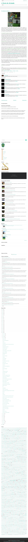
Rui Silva (23, 514)
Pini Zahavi (13, 503)
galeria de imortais (7, 469)
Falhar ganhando (4, 235)
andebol (26, 431)
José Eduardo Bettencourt (24, 478)
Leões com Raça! (4, 358)
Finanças (10, 465)
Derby (26, 452)
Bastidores (4, 438)
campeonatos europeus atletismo (19, 443)
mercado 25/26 (8, 493)
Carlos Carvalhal (23, 444)
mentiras (15, 492)
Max (7, 492)
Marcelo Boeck (8, 490)
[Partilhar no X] (3, 73)
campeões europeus (24, 442)
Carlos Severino (8, 445)
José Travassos (3, 479)
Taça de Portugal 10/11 (16, 524)
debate (9, 452)
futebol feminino (14, 467)
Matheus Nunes (8, 491)
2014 (2, 325)
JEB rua (22, 475)
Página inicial (14, 100)
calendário (7, 442)
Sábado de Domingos (5, 368)
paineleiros (10, 499)
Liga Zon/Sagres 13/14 (21, 487)
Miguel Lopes (25, 493)
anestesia (9, 433)
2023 (2, 313)
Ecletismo (17, 456)
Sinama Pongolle (7, 517)
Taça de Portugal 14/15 (13, 525)
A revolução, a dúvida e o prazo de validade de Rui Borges (11, 210)
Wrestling (12, 534)
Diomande (15, 454)
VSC (18, 533)
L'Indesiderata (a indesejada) (8, 79)
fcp (7, 464)
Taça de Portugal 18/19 (9, 526)
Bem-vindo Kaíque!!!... (7, 231)
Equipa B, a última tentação (8, 186)
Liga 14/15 (12, 481)
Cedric (14, 446)
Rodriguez (18, 513)
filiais (26, 464)
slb (19, 517)
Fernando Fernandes (19, 464)
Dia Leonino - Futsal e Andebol (6, 403)
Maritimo (18, 490)
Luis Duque (15, 488)
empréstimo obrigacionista (23, 458)
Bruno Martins (4, 151)
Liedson (7, 481)
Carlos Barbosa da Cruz (18, 444)
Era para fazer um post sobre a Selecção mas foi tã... (8, 395)
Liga (9, 481)
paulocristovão (11, 501)
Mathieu (19, 491)
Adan (3, 430)
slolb (24, 517)
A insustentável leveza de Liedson (7, 234)
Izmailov (22, 474)
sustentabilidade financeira (21, 520)
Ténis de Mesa (20, 527)
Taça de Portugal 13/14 (8, 525)
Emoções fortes (4, 362)
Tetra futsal (6, 528)
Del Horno (18, 452)
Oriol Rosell (7, 499)
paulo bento (22, 500)
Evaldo (7, 463)
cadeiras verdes (25, 441)
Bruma (15, 440)
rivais (9, 513)
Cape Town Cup (5, 444)
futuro (20, 468)
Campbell (18, 442)
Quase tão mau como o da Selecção (6, 384)
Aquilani (10, 434)
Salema (5, 515)
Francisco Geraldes (13, 466)
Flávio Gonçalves (16, 465)
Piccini (10, 503)
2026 (2, 309)
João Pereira (3, 477)
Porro (10, 505)
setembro (4, 337)
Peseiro (6, 503)
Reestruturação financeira (4, 510)
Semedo (9, 516)
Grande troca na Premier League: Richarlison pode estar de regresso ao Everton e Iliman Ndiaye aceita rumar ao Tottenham (13, 229)
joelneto (18, 477)
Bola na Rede (4, 228)
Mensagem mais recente (4, 100)
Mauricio (5, 492)
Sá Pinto (26, 514)
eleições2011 (19, 457)
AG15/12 (2, 431)
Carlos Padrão (5, 445)
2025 (2, 310)
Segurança (21, 515)
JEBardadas (25, 475)
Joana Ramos (16, 476)
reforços (13, 510)
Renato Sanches (14, 511)
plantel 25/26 (2, 504)
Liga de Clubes (11, 482)
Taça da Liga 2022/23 (8, 523)
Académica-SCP (21, 429)
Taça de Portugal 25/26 (4, 527)
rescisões (18, 511)
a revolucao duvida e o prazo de (6, 257)
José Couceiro (19, 478)
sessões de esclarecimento (15, 516)
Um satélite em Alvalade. (5, 363)
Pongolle (25, 504)
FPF (5, 466)
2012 (2, 328)
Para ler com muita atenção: (5, 340)
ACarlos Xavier (24, 429)
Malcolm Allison (7, 489)
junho (3, 416)
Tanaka (17, 527)
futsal (6, 468)
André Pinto (2, 433)
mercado (18, 492)
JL (14, 476)
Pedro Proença (23, 502)
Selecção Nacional (25, 515)
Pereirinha (4, 503)
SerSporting (12, 516)
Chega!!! (3, 341)
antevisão (22, 433)
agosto (3, 413)
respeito (21, 511)
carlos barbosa (14, 444)
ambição (23, 431)
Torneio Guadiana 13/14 (24, 528)
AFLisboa (20, 430)
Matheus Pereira (16, 491)
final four (4, 465)
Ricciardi (20, 512)
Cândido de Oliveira (25, 443)
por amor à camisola (7, 505)
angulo (11, 433)
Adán (5, 430)
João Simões (12, 477)
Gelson (15, 469)
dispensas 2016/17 (19, 455)
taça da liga (11, 521)
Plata (5, 504)
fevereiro (4, 421)
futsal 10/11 (9, 468)
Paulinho (19, 500)
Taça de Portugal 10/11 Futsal (22, 524)
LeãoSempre (3, 274)
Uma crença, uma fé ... (5, 404)
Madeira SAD (3, 489)
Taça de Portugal (11, 524)
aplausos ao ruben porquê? (6, 434)
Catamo (8, 446)
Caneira (2, 444)
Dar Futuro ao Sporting (3, 452)
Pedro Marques (16, 502)
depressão (23, 452)
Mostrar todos (25, 240)
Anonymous (3, 269)
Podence (19, 504)
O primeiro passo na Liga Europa (6, 376)
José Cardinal (15, 478)
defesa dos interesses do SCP (13, 452)
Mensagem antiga (24, 100)
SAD (2, 515)
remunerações (8, 511)
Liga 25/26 (25, 481)
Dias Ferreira (8, 454)
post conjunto (16, 505)
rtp (24, 513)
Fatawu (5, 464)
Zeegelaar (21, 534)
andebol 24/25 (10, 432)
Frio (18, 466)
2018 (2, 320)
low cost (10, 488)
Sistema (11, 517)
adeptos (8, 430)
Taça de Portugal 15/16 (19, 525)
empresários (18, 458)
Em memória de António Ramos (6, 399)
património (14, 500)
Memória (13, 492)
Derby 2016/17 (4, 453)
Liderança (5, 481)
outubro (3, 336)
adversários (16, 430)
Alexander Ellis (13, 431)
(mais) (6, 261)
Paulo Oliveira (3, 501)
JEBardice (2, 476)
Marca (5, 490)
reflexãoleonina (9, 510)
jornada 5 (9, 478)
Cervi (21, 446)
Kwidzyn (3, 480)
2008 (2, 424)
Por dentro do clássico (5, 11)
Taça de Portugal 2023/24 (14, 526)
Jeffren (7, 476)
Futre (25, 467)
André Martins (24, 432)
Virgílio (5, 532)
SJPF (15, 517)
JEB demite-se (14, 475)
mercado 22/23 (22, 492)
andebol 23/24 (7, 432)
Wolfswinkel (9, 534)
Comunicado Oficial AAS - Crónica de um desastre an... (8, 344)
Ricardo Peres (17, 512)
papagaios (22, 499)
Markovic (23, 490)
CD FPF (10, 446)
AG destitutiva (24, 430)
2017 (2, 321)
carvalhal (21, 445)
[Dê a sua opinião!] (2, 73)
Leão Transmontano (5, 157)
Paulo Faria (25, 500)
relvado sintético (4, 511)
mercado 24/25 (4, 493)
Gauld (13, 469)
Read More (16, 81)
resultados (23, 511)
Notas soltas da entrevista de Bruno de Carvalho (10, 190)
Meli (10, 492)
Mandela (10, 489)
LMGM (3, 156)
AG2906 (4, 431)
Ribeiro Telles (14, 512)
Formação (2, 466)
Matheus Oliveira (12, 491)
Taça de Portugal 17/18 (3, 526)
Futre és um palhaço (3, 468)
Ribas (11, 512)
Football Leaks (20, 465)
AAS (9, 429)
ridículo (25, 512)
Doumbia (6, 456)
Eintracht (13, 457)
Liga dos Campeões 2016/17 (22, 482)
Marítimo (21, 490)
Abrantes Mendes (14, 429)
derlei (16, 453)
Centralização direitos (18, 446)
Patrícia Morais (10, 500)
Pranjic (24, 505)
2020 (2, 317)
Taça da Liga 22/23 (12, 523)
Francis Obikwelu (8, 466)
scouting (16, 515)
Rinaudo (2, 513)
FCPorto (10, 464)
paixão (17, 499)
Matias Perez (2, 492)
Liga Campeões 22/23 (7, 482)
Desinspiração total (5, 353)
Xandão (15, 534)
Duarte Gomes (11, 456)
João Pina (6, 477)
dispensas (11, 455)
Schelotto (11, 515)
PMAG (16, 504)
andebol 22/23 (4, 432)
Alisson (16, 431)
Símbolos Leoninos (4, 517)
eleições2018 (6, 458)
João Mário (23, 476)
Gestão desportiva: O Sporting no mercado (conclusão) (8, 390)
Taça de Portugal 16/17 (24, 525)
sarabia (7, 515)
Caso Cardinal (24, 445)
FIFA (22, 464)
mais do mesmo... (4, 345)
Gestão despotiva (24, 469)
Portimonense (13, 505)
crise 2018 (5, 451)
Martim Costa (2, 491)
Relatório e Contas (23, 510)
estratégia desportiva (7, 462)
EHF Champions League (8, 457)
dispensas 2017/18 (23, 455)
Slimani (22, 517)
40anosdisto (5, 429)
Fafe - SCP (4, 354)
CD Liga (12, 446)
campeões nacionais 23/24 (3, 443)
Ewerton (9, 463)
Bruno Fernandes (10, 441)
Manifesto (20, 489)
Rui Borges (14, 514)
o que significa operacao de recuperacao (8, 302)
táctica (13, 527)
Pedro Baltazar (24, 501)
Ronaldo (22, 513)
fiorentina (13, 465)
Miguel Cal (22, 493)
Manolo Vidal (23, 489)
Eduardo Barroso (22, 456)
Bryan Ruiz (18, 441)
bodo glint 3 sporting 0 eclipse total (9, 283)
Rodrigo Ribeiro (14, 513)
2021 (2, 316)
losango (5, 488)
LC (8, 480)
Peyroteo (9, 503)
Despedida (22, 453)
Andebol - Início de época (5, 389)
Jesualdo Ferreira (10, 476)
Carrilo (19, 445)
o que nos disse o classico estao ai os (9, 288)
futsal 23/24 (15, 468)
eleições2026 (9, 458)
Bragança (5, 440)
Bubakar (20, 441)
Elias (12, 458)
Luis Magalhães (18, 488)
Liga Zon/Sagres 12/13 (15, 487)
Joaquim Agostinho (15, 477)
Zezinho (23, 534)
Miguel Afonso (19, 493)
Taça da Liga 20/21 (3, 523)
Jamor (4, 475)
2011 (2, 329)
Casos (2, 446)
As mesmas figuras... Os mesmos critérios (7, 350)
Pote (21, 505)
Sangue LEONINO (5, 236)
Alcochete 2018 (9, 431)
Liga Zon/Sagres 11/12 (8, 487)
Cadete (2, 442)
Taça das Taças (24, 523)
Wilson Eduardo (5, 534)
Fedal (12, 464)
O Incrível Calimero (5, 349)
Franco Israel (16, 466)
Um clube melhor (6, 206)
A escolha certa (4, 359)
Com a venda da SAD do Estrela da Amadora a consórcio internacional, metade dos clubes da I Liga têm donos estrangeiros (13, 225)
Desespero (19, 453)
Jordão (25, 477)
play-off (7, 504)
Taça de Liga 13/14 (6, 524)
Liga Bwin (3, 482)
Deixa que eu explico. (7, 94)
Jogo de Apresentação (22, 477)
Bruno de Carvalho (5, 441)
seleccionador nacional (4, 516)
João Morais (25, 476)
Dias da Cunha (5, 454)
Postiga (19, 505)
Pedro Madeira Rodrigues (11, 502)
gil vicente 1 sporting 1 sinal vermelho (9, 297)
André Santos (5, 433)
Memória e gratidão (5, 398)
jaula (9, 475)
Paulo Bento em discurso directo (6, 412)
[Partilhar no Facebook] (4, 73)
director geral (23, 454)
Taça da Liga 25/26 (20, 523)
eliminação (15, 458)
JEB (11, 475)
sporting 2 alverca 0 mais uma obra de (9, 304)
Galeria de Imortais (5, 377)
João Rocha (9, 477)
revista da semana (6, 512)
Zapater (19, 534)
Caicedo (5, 442)
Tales (15, 527)
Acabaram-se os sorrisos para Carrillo (9, 202)
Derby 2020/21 (10, 453)
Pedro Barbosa (2, 502)
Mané (12, 489)
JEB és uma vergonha (19, 475)
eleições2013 (24, 457)
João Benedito (19, 476)
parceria (2, 500)
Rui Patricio (17, 514)
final (2, 465)
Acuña (1, 430)
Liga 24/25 (22, 481)
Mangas (14, 489)
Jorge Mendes (6, 478)
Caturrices (6, 90)
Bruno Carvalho (22, 440)
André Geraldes (17, 432)
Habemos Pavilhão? (5, 381)
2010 (2, 331)
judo (13, 479)
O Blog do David (5, 224)
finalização (7, 465)
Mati (21, 491)
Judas (11, 479)
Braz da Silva (10, 440)
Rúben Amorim (5, 514)
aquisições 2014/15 (23, 434)
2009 (2, 332)
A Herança (4, 357)
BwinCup (22, 441)
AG (21, 430)
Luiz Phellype (25, 488)
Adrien (11, 430)
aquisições (13, 434)
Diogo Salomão (11, 454)
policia (22, 504)
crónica (14, 451)
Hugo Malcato (4, 152)
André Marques (21, 432)
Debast (7, 452)
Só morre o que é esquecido (5, 408)
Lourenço (7, 488)
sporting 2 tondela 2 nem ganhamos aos (9, 274)
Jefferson (5, 476)
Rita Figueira (7, 513)
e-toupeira (15, 456)
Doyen (8, 456)
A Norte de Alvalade (7, 3)
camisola (16, 442)
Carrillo (16, 445)
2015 (2, 324)
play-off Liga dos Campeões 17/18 (12, 504)
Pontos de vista (3, 505)
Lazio (7, 480)
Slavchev (18, 517)
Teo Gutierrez (24, 527)
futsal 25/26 (18, 468)
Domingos (3, 456)
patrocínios (17, 500)
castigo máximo (4, 446)
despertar (24, 453)
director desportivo (19, 454)
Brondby (13, 440)
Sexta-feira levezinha (5, 372)
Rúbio (11, 514)
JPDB (8, 479)
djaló (26, 455)
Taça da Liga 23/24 (16, 523)
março (3, 420)
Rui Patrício (21, 514)
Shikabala (20, 516)
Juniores (15, 479)
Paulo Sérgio (7, 501)
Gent (17, 469)
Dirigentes (5, 455)
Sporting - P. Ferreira (5, 385)
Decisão (5, 86)
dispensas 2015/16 (15, 455)
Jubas (10, 479)
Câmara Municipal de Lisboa (11, 442)
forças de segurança (24, 465)
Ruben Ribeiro (9, 514)
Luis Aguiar (12, 488)
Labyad (5, 480)
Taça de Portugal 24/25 (24, 526)
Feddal (14, 464)
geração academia (20, 469)
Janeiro (6, 475)
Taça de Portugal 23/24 (19, 526)
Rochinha (12, 513)
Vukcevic (21, 533)
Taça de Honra (2, 524)
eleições (15, 457)
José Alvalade (12, 478)
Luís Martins (22, 488)
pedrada (21, 501)
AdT (13, 430)
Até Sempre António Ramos (5, 402)
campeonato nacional (9, 443)
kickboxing (23, 479)
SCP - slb (3, 367)
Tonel (20, 528)
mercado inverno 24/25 (12, 493)
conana (2, 302)
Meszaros (16, 493)
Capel (8, 444)
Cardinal (11, 444)
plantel (18, 503)
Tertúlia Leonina (3, 528)
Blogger (19, 540)
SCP (18, 515)
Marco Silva (11, 490)
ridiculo (23, 512)
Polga (20, 504)
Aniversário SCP (18, 433)
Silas (21, 516)
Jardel (7, 475)
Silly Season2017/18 (25, 516)
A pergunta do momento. (5, 371)
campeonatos (14, 443)
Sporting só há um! (4, 411)
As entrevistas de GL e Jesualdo (8, 182)
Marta (25, 490)
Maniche (17, 489)
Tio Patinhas (18, 528)
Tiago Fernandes (11, 528)
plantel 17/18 (21, 503)
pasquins (7, 500)
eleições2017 (2, 458)
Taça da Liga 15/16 (7, 522)
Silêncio (3, 393)
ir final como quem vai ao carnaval (9, 269)
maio (3, 417)
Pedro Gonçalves (6, 502)
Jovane (6, 479)
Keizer (20, 479)
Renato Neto (11, 511)
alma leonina (19, 431)
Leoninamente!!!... (5, 230)
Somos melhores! (7, 198)
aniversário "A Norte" (14, 433)
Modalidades (12, 494)
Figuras (24, 464)
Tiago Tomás (15, 528)
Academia (18, 429)
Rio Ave (4, 513)
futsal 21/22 (12, 468)
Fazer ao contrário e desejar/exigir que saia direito (10, 194)
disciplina (8, 455)
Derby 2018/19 (7, 453)
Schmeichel (14, 515)
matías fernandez (24, 491)
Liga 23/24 (19, 481)
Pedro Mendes (19, 502)
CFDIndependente (24, 446)
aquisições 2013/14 (18, 434)
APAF (2, 434)
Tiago (8, 528)
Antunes (25, 433)
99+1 (3, 386)
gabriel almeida (23, 468)
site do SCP (13, 517)
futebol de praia (10, 467)
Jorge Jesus (2, 478)
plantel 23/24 (25, 503)
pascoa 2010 (5, 500)
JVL (17, 479)
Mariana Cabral (15, 490)
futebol (7, 467)
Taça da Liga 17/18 (16, 522)
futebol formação (18, 467)
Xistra (16, 534)
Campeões (21, 442)
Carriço (14, 445)
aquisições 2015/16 (3, 435)
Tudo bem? (4, 394)
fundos (4, 467)
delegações (21, 452)
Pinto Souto (16, 503)
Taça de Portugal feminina (9, 527)
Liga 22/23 (15, 481)
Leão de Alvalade (4, 158)
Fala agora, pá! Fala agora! (5, 407)
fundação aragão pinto (22, 466)
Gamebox (11, 469)
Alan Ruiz (6, 431)
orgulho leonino (3, 499)
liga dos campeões (16, 482)
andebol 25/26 (14, 432)
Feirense (16, 464)
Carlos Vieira (12, 445)
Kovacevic (26, 479)
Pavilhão (14, 501)
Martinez (5, 491)
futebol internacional (22, 467)
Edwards (4, 457)
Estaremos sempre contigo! (5, 380)
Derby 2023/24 (14, 453)
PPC (22, 505)
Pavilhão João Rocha (18, 501)
